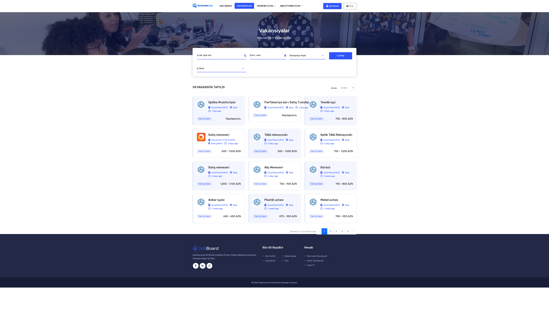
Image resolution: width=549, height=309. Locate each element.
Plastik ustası (274, 200)
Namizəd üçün (265, 6)
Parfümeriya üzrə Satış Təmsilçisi (287, 102)
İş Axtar (340, 55)
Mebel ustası (329, 200)
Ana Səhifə (225, 6)
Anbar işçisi (216, 200)
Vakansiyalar (244, 6)
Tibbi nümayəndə (276, 134)
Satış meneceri (218, 134)
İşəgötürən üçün (290, 6)
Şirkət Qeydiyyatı (315, 260)
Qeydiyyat (333, 6)
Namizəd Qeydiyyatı (317, 256)
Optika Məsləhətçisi (221, 102)
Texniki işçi (327, 102)
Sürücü (325, 167)
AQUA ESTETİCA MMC (223, 139)
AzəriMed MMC (219, 107)
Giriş (350, 6)
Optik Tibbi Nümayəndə (336, 134)
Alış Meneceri (273, 167)
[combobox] (308, 55)
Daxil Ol (310, 265)
